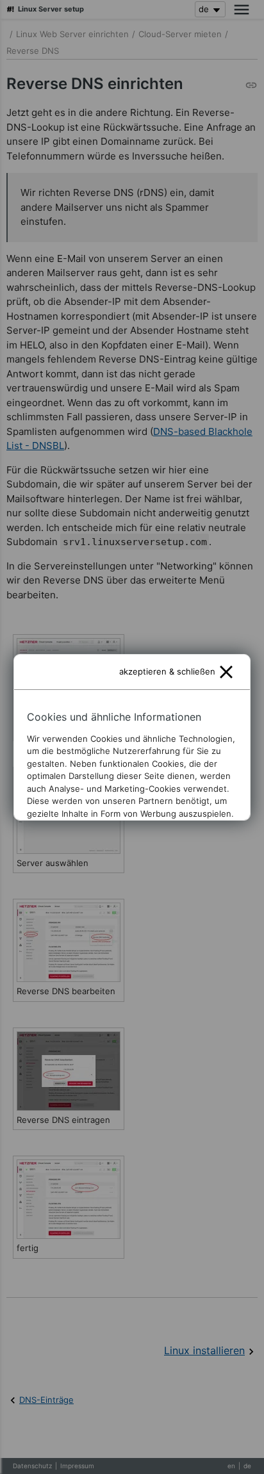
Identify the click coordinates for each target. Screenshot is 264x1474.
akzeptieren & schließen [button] (167, 671)
